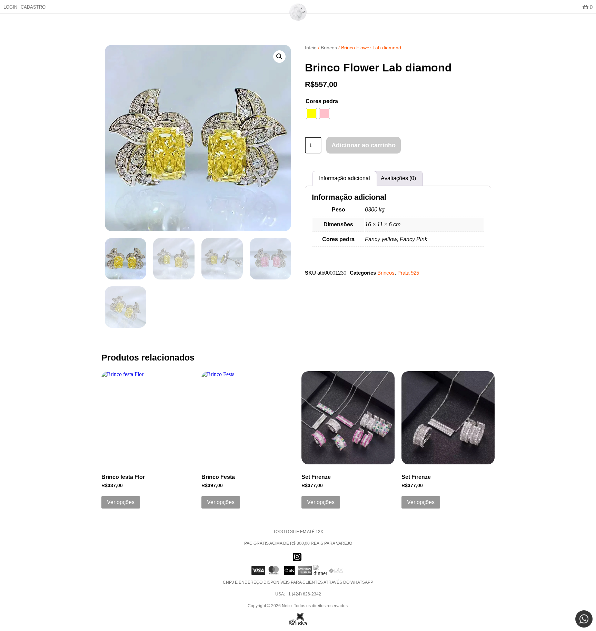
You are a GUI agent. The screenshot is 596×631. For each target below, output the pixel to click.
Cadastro (33, 7)
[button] (279, 56)
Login (10, 7)
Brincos (329, 47)
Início (311, 47)
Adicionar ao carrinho (363, 145)
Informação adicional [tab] (344, 178)
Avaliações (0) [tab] (398, 178)
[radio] (311, 113)
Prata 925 (408, 273)
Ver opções (121, 502)
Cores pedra (322, 101)
